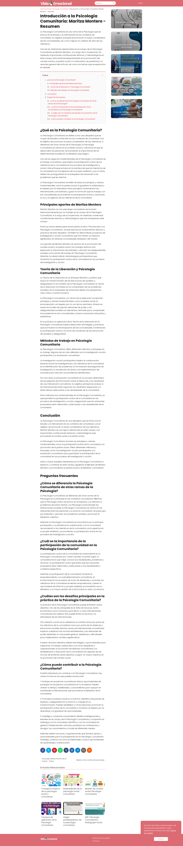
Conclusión (52, 94)
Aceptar (161, 839)
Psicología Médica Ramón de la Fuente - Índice (54, 760)
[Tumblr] (66, 750)
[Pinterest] (54, 750)
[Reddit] (89, 750)
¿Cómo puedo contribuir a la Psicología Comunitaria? (73, 119)
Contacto (96, 841)
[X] (48, 750)
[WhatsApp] (60, 750)
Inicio (141, 3)
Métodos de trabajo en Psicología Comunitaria (69, 90)
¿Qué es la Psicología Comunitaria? (61, 80)
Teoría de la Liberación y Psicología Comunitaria (70, 87)
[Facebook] (42, 750)
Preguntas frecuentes (56, 97)
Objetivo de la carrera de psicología (90, 760)
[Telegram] (77, 750)
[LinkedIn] (71, 750)
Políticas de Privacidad (101, 838)
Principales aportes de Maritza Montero (66, 83)
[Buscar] (113, 3)
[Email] (83, 750)
